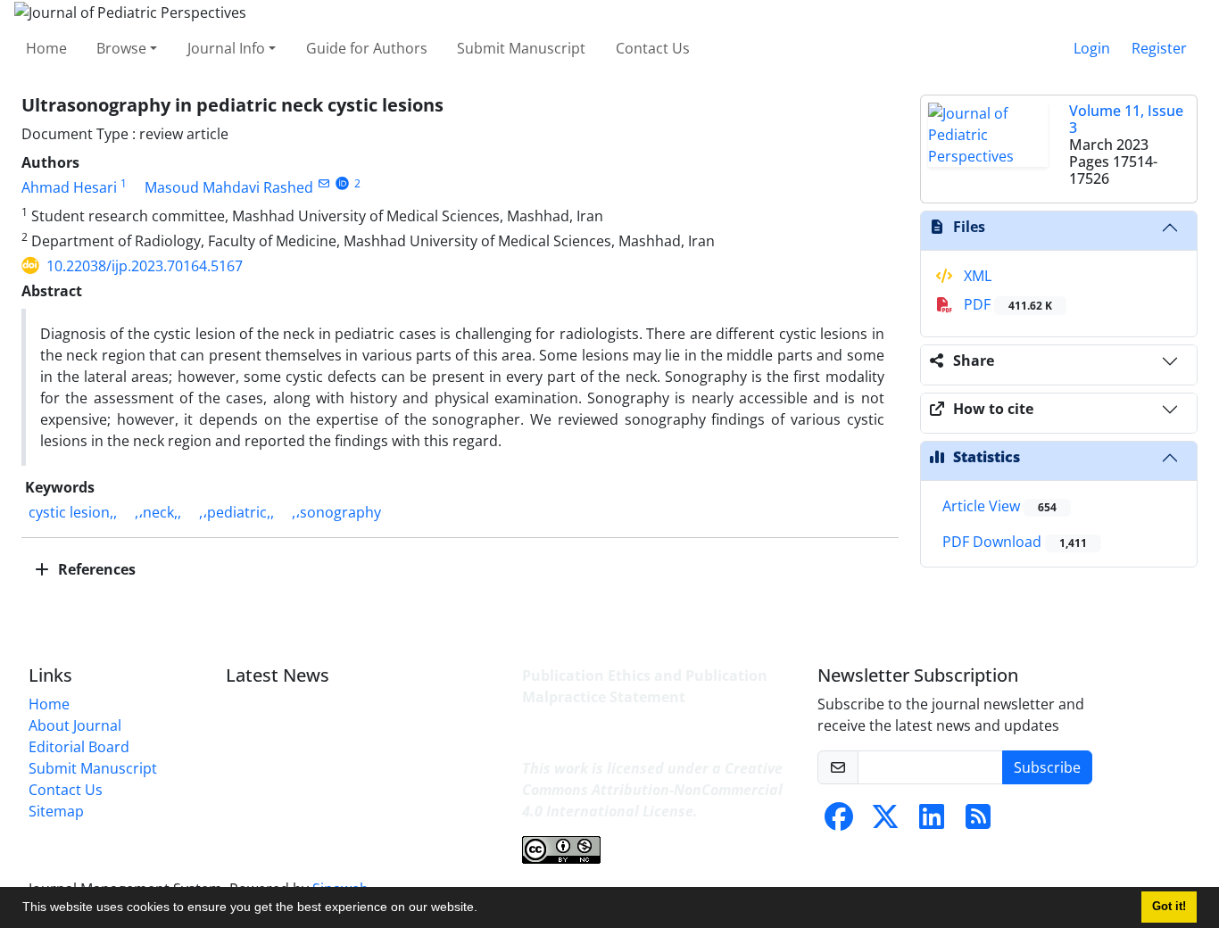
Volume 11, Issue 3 (1126, 119)
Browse (121, 48)
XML (975, 276)
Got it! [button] (1169, 906)
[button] (483, 909)
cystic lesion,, (73, 512)
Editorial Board (79, 747)
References (95, 569)
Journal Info (226, 48)
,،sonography (336, 512)
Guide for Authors (366, 48)
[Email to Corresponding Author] (323, 183)
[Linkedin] (931, 822)
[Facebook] (838, 822)
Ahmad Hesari (69, 187)
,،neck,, (158, 512)
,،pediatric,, (236, 512)
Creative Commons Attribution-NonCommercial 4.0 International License (652, 789)
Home (46, 48)
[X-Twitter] (885, 822)
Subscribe (1047, 767)
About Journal (75, 725)
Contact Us (653, 48)
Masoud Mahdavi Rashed (229, 187)
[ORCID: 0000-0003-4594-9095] (342, 183)
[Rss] (978, 822)
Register (1159, 48)
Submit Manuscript (521, 48)
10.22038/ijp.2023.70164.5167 (144, 266)
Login (1092, 48)
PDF (1006, 304)
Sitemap (56, 811)
